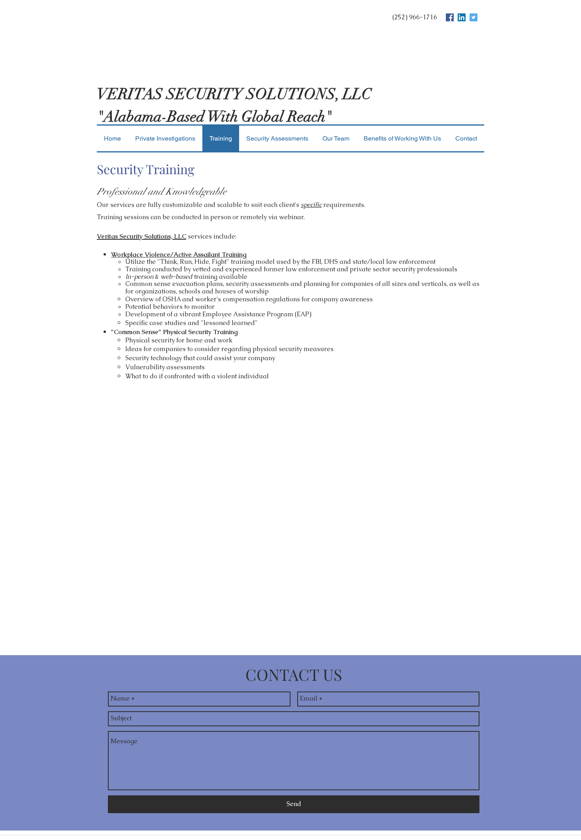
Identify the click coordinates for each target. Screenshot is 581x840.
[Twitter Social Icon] (473, 17)
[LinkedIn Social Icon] (462, 17)
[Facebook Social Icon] (450, 17)
